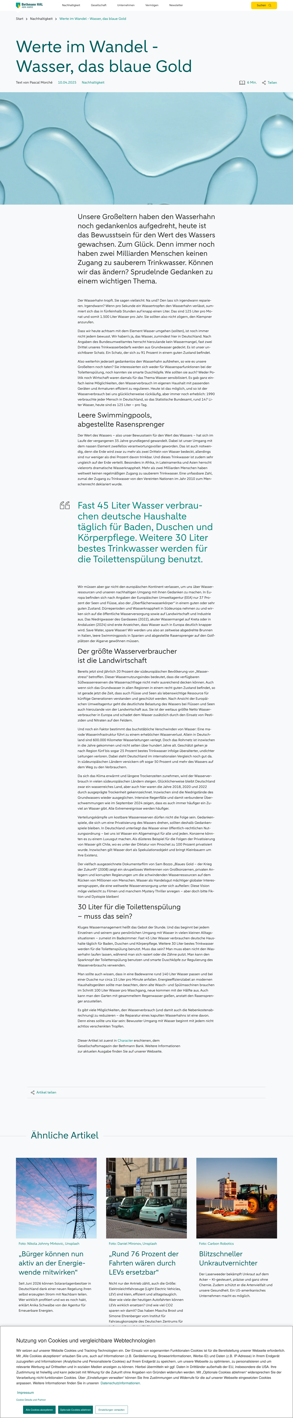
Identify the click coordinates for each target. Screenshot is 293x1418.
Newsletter (176, 5)
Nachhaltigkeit (71, 5)
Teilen (272, 82)
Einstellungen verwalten (112, 1409)
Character (125, 1041)
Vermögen (152, 5)
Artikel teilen (46, 1092)
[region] (146, 1372)
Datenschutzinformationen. (121, 1382)
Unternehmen (126, 5)
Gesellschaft (98, 5)
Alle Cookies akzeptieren (39, 1409)
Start (19, 19)
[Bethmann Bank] (29, 5)
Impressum (25, 1392)
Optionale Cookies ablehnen (75, 1409)
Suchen (261, 5)
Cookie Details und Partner (31, 1399)
